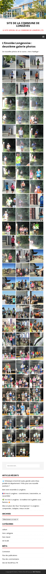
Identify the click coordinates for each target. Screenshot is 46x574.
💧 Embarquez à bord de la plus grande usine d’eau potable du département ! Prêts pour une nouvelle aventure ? (20, 483)
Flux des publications (9, 555)
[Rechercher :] (23, 466)
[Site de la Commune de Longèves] (23, 18)
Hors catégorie (7, 533)
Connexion (6, 551)
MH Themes (36, 572)
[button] (42, 36)
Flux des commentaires (10, 559)
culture (4, 529)
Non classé (6, 537)
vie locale (5, 541)
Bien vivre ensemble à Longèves (14, 490)
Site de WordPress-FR (10, 563)
